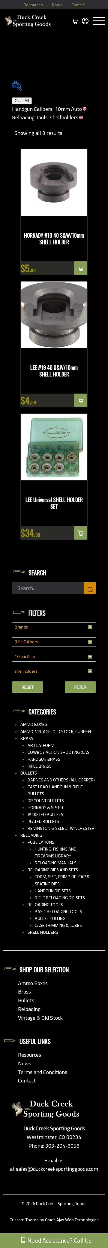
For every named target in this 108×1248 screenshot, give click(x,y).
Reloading (31, 835)
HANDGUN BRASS (44, 759)
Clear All (22, 101)
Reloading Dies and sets (53, 869)
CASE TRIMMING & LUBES (58, 925)
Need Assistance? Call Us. (59, 1240)
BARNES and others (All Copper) (61, 780)
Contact (78, 5)
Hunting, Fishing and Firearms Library (55, 852)
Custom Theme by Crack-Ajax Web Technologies (54, 1219)
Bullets (28, 773)
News (57, 5)
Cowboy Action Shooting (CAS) (59, 752)
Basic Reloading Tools (58, 911)
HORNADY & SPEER (45, 807)
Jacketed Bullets (45, 814)
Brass (26, 738)
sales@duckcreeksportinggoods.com (57, 1169)
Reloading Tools (45, 904)
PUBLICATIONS (41, 842)
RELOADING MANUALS (55, 863)
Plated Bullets (43, 821)
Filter (80, 687)
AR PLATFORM (41, 745)
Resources (33, 5)
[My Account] (85, 21)
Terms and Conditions (42, 1072)
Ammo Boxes (33, 724)
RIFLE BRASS (40, 766)
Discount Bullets (46, 800)
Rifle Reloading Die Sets (60, 897)
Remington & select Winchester (61, 828)
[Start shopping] (75, 21)
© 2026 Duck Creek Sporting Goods (54, 1203)
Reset (28, 687)
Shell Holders (43, 932)
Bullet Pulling (50, 918)
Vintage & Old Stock (40, 1018)
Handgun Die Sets (53, 890)
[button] (80, 268)
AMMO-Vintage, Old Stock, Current (56, 731)
